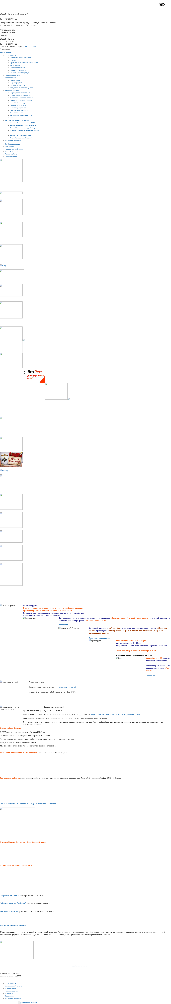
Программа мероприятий (99, 638)
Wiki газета (9, 146)
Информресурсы (12, 990)
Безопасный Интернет (19, 110)
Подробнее (63, 624)
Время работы (11, 154)
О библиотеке (10, 55)
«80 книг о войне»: (9, 911)
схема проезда (30, 46)
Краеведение (10, 77)
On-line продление (12, 144)
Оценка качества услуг (19, 72)
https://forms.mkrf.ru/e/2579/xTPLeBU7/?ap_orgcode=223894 (115, 714)
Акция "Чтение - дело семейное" (23, 125)
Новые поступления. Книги (21, 100)
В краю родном (16, 82)
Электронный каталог (14, 75)
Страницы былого (17, 85)
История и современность (20, 57)
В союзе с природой (18, 102)
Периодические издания (20, 92)
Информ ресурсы (12, 90)
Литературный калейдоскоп (21, 97)
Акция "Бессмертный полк (20, 135)
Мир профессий (16, 112)
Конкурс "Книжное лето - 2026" (22, 122)
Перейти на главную (79, 965)
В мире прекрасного (18, 107)
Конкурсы (9, 993)
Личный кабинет (11, 151)
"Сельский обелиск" (23, 137)
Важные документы (18, 70)
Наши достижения (17, 67)
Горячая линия (11, 156)
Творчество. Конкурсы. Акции (17, 120)
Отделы (13, 60)
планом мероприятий (66, 687)
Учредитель (15, 65)
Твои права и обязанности (21, 115)
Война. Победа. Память (20, 95)
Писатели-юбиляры (18, 105)
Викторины (9, 117)
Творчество (9, 995)
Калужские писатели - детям (21, 87)
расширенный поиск (28, 1002)
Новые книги (15, 80)
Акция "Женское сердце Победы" (23, 127)
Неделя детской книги (14, 149)
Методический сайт (13, 140)
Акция (12, 137)
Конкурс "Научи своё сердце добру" (24, 130)
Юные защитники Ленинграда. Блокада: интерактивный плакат (28, 803)
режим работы (6, 52)
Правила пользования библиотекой (24, 62)
